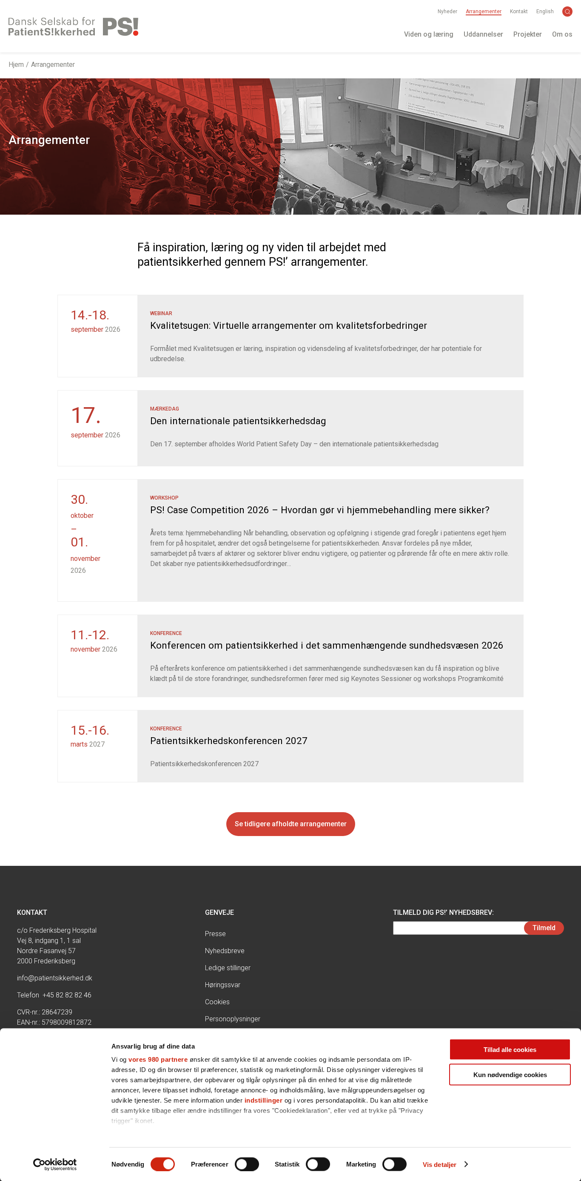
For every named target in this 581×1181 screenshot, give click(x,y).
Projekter (527, 34)
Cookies (217, 1002)
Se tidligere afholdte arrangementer (291, 824)
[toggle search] (567, 11)
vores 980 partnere (158, 1059)
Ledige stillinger (228, 968)
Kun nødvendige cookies (510, 1074)
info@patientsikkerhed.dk (54, 978)
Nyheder (447, 11)
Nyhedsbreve (225, 951)
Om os (562, 34)
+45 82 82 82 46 (67, 995)
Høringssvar (222, 985)
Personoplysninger (232, 1019)
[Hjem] (74, 26)
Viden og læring (428, 34)
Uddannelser (483, 34)
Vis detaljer (439, 1164)
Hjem (16, 64)
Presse (215, 934)
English (545, 11)
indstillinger (264, 1100)
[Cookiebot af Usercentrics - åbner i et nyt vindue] (55, 1164)
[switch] (247, 1164)
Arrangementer (483, 11)
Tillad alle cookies (510, 1049)
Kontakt (519, 11)
